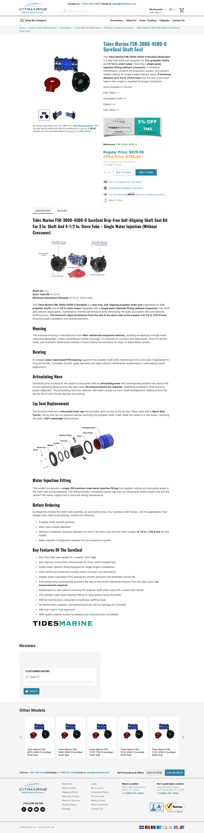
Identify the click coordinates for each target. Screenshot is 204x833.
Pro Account (97, 796)
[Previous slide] (22, 737)
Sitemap (66, 808)
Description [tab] (43, 210)
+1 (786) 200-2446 (67, 772)
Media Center (98, 800)
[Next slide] (182, 737)
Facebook (24, 809)
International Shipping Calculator (126, 188)
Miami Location (130, 783)
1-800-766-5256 (90, 3)
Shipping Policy (70, 792)
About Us (131, 20)
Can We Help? (175, 772)
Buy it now (146, 172)
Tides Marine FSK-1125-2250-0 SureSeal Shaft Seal (164, 752)
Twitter (30, 809)
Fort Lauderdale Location (170, 783)
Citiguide (164, 20)
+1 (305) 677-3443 (133, 793)
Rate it (31, 691)
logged (70, 131)
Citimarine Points (100, 792)
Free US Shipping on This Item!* (125, 182)
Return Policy (116, 200)
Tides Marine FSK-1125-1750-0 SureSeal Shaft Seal (101, 752)
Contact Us (178, 20)
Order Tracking (148, 20)
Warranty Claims (70, 796)
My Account (97, 788)
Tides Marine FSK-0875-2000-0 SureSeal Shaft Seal (39, 752)
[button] (142, 156)
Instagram (42, 809)
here (110, 164)
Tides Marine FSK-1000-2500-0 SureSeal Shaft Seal (70, 752)
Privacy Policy (69, 804)
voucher (83, 128)
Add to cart (123, 172)
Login (94, 783)
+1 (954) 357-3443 (168, 793)
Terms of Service (71, 800)
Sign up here (154, 772)
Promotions (116, 20)
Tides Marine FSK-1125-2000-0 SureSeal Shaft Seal (132, 752)
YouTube (36, 809)
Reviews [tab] (62, 210)
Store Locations (99, 804)
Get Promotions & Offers (130, 772)
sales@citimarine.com (124, 3)
